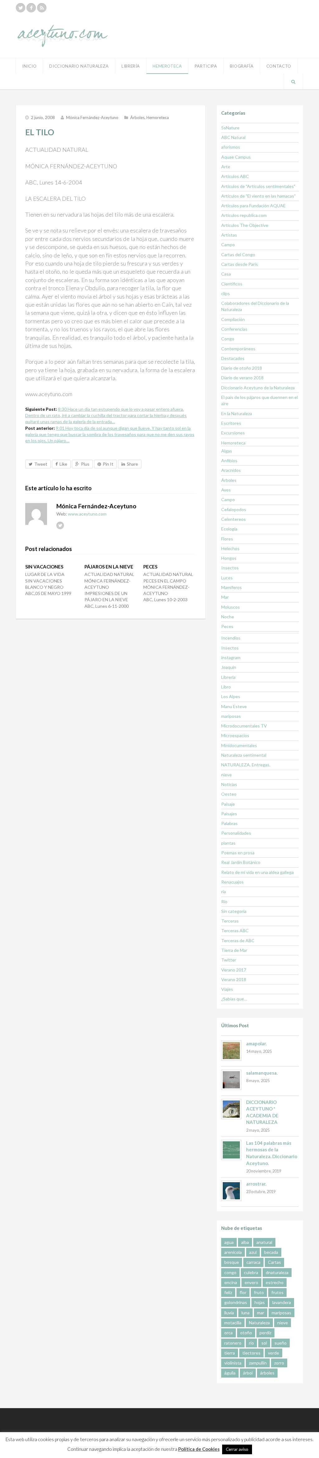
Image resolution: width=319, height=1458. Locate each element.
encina (230, 1282)
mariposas (231, 716)
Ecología (229, 528)
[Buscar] (293, 81)
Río (224, 901)
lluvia (229, 1312)
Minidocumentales (239, 745)
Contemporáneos (238, 348)
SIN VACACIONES (44, 566)
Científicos (231, 283)
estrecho (274, 1282)
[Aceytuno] (62, 29)
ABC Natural (233, 137)
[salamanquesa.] (231, 1080)
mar (260, 1312)
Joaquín (228, 667)
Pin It (108, 464)
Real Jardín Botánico (240, 862)
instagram (230, 657)
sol (264, 1342)
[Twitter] (20, 7)
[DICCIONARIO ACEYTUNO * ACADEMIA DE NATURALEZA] (231, 1109)
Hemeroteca (167, 66)
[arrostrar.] (231, 1191)
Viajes (227, 989)
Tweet (40, 464)
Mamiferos (231, 587)
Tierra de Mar (234, 950)
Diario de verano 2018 (242, 377)
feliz (228, 1292)
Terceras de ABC (238, 940)
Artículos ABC (235, 176)
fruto (259, 1292)
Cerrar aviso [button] (237, 1449)
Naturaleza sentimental (243, 755)
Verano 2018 (233, 979)
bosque (231, 1262)
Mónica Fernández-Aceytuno (92, 117)
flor (243, 1292)
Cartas (274, 1262)
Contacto (278, 66)
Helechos (230, 548)
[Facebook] (31, 7)
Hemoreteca (157, 117)
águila (230, 1372)
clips (225, 293)
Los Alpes (230, 696)
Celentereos (233, 519)
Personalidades (236, 833)
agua (229, 1242)
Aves (226, 489)
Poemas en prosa (238, 852)
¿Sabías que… (234, 998)
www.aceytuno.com (87, 513)
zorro (279, 1362)
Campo (228, 244)
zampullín (258, 1362)
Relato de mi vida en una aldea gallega (257, 872)
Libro (226, 686)
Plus (85, 464)
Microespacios (235, 735)
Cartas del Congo (238, 254)
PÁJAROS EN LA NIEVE (108, 566)
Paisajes (229, 813)
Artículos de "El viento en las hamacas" (258, 196)
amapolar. (256, 1043)
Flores (227, 538)
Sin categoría (233, 911)
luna (245, 1312)
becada (271, 1252)
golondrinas (235, 1302)
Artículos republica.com (244, 215)
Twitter (228, 959)
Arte (225, 166)
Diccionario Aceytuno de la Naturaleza (258, 387)
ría (223, 891)
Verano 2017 (233, 969)
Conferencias (234, 329)
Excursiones (233, 432)
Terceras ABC (235, 930)
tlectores (251, 1352)
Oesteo (228, 794)
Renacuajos (232, 882)
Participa (206, 66)
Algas (226, 450)
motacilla (232, 1322)
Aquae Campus (236, 157)
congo (230, 1272)
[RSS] (41, 7)
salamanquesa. (262, 1073)
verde (273, 1352)
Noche (227, 616)
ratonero (232, 1342)
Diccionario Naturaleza (79, 66)
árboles (267, 1372)
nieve (226, 774)
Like (63, 464)
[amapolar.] (231, 1050)
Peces (227, 626)
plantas (228, 843)
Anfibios (229, 460)
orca (228, 1332)
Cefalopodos (233, 509)
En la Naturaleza (236, 413)
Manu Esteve (234, 706)
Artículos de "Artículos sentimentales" (258, 186)
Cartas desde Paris (239, 264)
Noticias (229, 784)
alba (245, 1242)
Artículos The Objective (244, 225)
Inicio (29, 66)
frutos (277, 1292)
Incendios (230, 637)
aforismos (230, 147)
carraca (253, 1262)
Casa (226, 273)
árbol (248, 1372)
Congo (227, 338)
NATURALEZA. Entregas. (245, 764)
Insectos (230, 567)
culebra (251, 1272)
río (251, 1342)
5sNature (230, 127)
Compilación (233, 319)
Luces (227, 577)
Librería (130, 66)
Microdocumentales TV (244, 725)
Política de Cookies (199, 1449)
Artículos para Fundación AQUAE (253, 205)
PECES (150, 566)
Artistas (229, 234)
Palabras (229, 823)
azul (253, 1252)
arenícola (233, 1252)
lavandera (281, 1302)
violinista (232, 1362)
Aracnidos (231, 470)
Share (132, 464)
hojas (260, 1302)
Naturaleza (259, 1322)
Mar (225, 597)
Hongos (228, 558)
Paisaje (228, 804)
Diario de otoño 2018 (241, 368)
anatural (264, 1242)
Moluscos (230, 607)
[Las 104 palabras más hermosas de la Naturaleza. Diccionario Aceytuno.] (231, 1150)
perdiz (265, 1332)
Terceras (230, 920)
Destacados (233, 358)
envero (251, 1282)
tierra (229, 1352)
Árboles (137, 117)
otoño (246, 1332)
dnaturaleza (277, 1272)
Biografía (242, 66)
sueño (280, 1342)
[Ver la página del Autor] (36, 514)
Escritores (231, 423)
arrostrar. (256, 1184)
